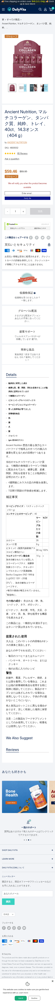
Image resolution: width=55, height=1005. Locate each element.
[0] (50, 9)
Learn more (23, 992)
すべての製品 (13, 19)
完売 (40, 211)
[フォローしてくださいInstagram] (14, 928)
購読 (8, 901)
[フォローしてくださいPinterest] (19, 928)
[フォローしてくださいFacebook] (4, 928)
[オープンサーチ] (40, 9)
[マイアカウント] (45, 9)
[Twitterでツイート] (42, 237)
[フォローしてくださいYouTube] (24, 928)
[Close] (52, 981)
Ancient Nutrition (17, 142)
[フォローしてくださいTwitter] (9, 928)
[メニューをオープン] (3, 9)
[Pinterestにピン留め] (37, 237)
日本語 (6, 914)
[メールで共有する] (48, 237)
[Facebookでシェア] (31, 237)
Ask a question (12, 159)
